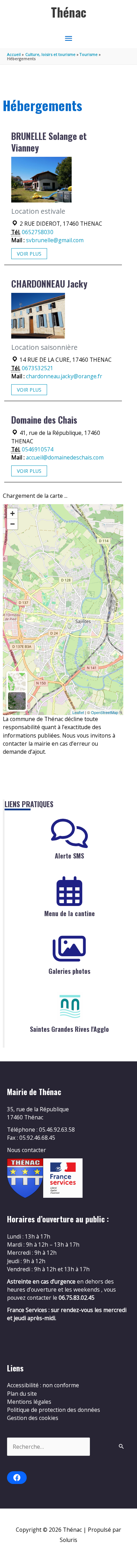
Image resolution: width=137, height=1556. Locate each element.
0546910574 (37, 449)
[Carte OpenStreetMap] (17, 681)
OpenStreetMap (104, 712)
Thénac (68, 12)
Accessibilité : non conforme (43, 1385)
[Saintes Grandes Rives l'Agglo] (69, 1007)
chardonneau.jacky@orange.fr (64, 376)
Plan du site (22, 1393)
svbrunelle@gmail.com (55, 240)
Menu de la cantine (69, 913)
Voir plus (29, 253)
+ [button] (12, 513)
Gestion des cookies (32, 1418)
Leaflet (78, 712)
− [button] (12, 524)
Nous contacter (26, 1150)
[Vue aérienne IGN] (17, 701)
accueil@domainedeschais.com (65, 457)
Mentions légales (29, 1402)
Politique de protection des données (53, 1410)
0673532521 (37, 368)
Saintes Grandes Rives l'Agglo (69, 1029)
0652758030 (37, 232)
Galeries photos (69, 971)
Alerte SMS (69, 855)
